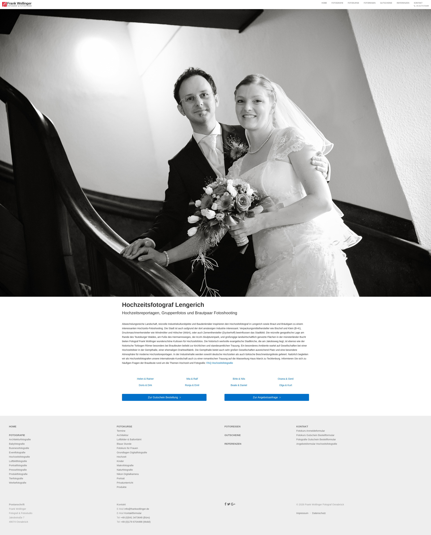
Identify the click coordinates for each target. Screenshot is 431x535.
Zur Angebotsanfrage (265, 397)
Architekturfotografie (20, 439)
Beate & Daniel (239, 385)
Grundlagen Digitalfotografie (132, 452)
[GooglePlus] (233, 504)
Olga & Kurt (285, 385)
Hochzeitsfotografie (19, 456)
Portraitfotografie (18, 465)
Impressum (302, 513)
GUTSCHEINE (386, 3)
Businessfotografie (19, 448)
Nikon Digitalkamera (128, 474)
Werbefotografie (17, 482)
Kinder (120, 461)
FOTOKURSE (353, 3)
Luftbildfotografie (18, 461)
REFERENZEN (403, 3)
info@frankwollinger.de (136, 508)
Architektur (122, 435)
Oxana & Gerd (285, 378)
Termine (121, 430)
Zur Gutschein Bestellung (163, 397)
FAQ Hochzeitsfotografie (219, 363)
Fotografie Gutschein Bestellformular (316, 439)
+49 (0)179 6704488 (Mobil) (136, 521)
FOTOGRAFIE (337, 3)
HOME (324, 3)
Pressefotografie (18, 469)
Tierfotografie (16, 478)
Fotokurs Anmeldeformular (310, 430)
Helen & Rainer (145, 378)
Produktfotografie (18, 474)
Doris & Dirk (145, 385)
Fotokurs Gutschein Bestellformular (315, 435)
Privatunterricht (125, 482)
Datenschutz (319, 513)
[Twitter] (228, 504)
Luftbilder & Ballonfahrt (129, 439)
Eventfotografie (17, 452)
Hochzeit (121, 456)
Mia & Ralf (192, 378)
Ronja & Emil (192, 385)
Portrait (121, 478)
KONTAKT (421, 4)
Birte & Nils (239, 378)
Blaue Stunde (124, 443)
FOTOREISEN (370, 3)
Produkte (121, 487)
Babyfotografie (17, 443)
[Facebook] (225, 504)
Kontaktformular (133, 513)
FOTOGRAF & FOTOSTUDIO (19, 6)
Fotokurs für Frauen (127, 448)
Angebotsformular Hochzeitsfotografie (316, 443)
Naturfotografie (125, 469)
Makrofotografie (125, 465)
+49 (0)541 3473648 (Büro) (135, 517)
